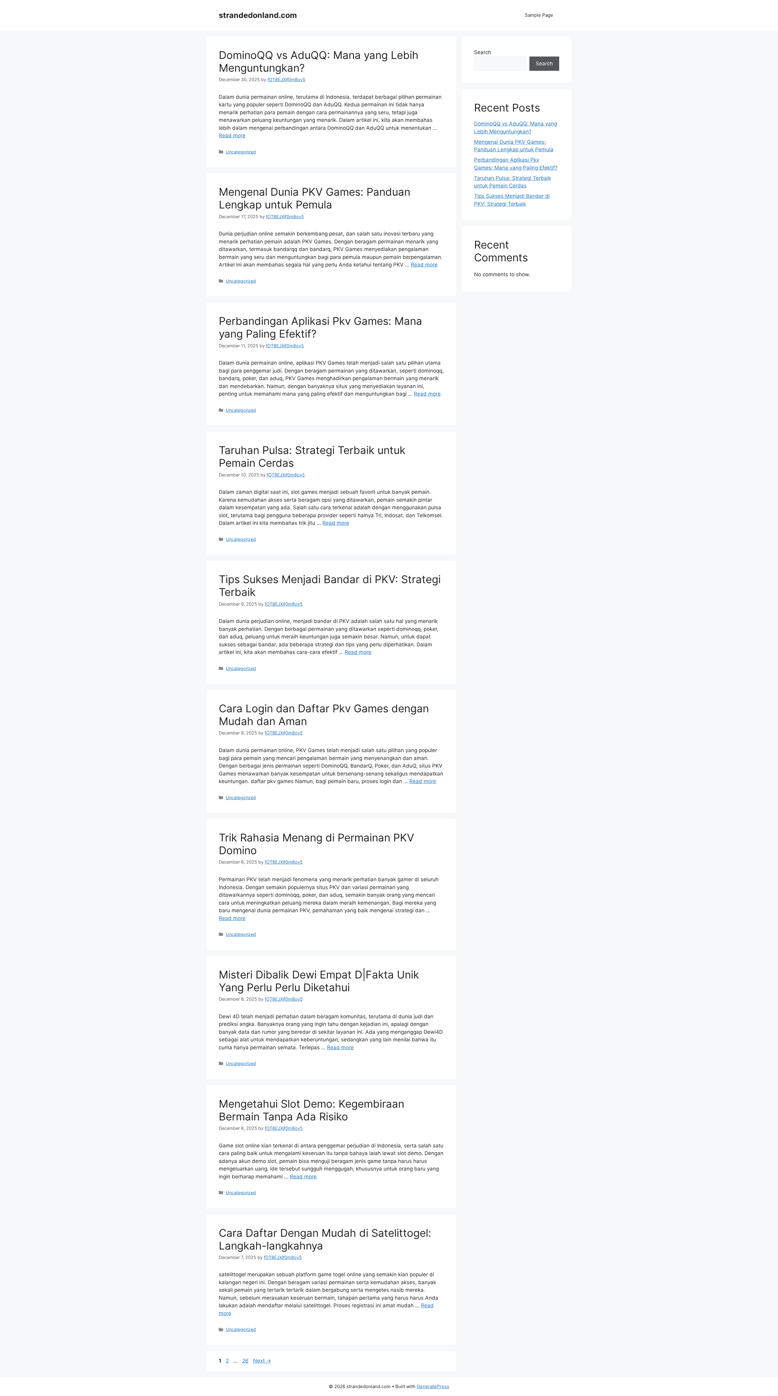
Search (482, 52)
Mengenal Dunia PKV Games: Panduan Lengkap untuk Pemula (314, 198)
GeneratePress (433, 1386)
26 (246, 1361)
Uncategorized (241, 151)
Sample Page (539, 15)
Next (262, 1361)
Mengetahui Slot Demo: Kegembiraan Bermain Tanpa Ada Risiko (311, 1110)
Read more (232, 135)
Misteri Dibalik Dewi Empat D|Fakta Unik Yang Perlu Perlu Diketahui (319, 981)
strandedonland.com (258, 15)
